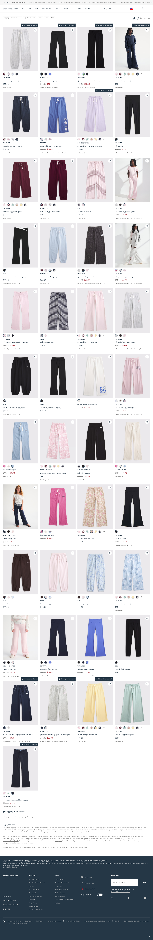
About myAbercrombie (62, 883)
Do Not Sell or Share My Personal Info (136, 921)
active (65, 8)
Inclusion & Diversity (36, 896)
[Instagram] (112, 898)
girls (29, 8)
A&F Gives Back (34, 889)
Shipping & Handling (61, 889)
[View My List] (137, 8)
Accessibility (33, 893)
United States (90, 889)
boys (36, 8)
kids (4, 817)
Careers (31, 886)
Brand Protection (34, 879)
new (23, 8)
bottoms (16, 817)
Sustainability (33, 906)
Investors (32, 899)
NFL (72, 8)
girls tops (87, 838)
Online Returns (60, 893)
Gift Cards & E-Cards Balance (64, 899)
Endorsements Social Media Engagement (97, 921)
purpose (87, 8)
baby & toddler (47, 8)
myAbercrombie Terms (54, 921)
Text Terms (39, 921)
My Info (57, 903)
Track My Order (60, 896)
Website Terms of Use (73, 921)
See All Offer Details (10, 867)
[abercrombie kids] (10, 8)
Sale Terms (28, 921)
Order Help (58, 886)
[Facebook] (128, 898)
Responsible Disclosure (19, 923)
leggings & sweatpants (28, 817)
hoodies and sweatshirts (11, 841)
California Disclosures (36, 909)
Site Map (117, 921)
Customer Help (60, 879)
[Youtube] (145, 898)
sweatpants (58, 841)
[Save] (35, 30)
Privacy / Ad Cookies (14, 921)
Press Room (33, 903)
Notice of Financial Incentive (120, 892)
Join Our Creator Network (37, 883)
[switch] (82, 894)
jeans (58, 8)
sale (79, 8)
